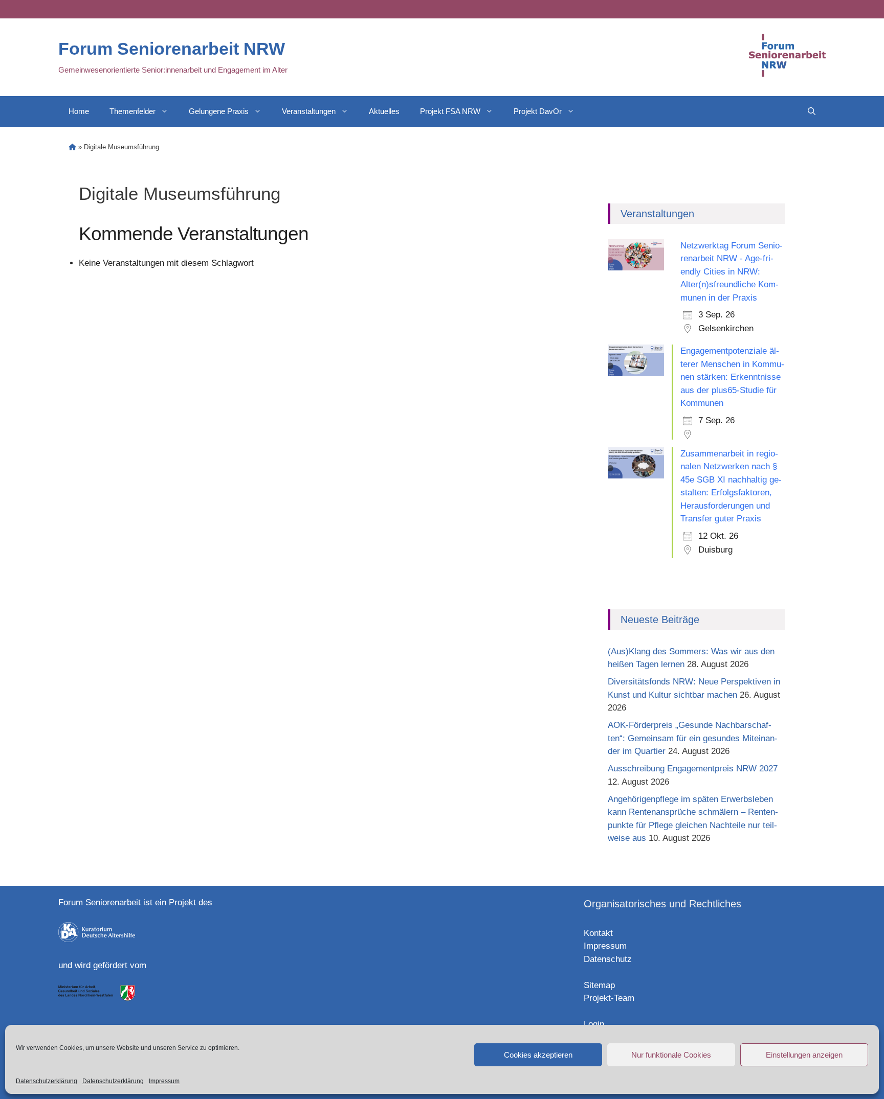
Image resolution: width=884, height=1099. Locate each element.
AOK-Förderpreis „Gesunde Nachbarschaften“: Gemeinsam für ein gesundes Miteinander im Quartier (693, 738)
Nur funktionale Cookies (671, 1054)
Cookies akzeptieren (538, 1054)
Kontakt (598, 933)
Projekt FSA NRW (450, 111)
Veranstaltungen (309, 111)
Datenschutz (608, 959)
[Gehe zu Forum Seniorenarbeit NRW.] (72, 147)
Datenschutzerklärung (46, 1081)
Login (594, 1024)
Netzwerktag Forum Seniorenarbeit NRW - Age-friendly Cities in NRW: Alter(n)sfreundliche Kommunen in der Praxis (731, 272)
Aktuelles (384, 111)
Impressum (164, 1081)
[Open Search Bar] (812, 111)
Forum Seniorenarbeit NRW (171, 48)
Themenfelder (132, 111)
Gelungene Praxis (219, 111)
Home (79, 111)
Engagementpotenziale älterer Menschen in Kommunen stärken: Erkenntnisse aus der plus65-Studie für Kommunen (732, 377)
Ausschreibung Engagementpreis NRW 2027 (693, 768)
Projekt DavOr (538, 111)
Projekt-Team (609, 998)
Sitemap (599, 985)
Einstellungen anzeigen (804, 1054)
